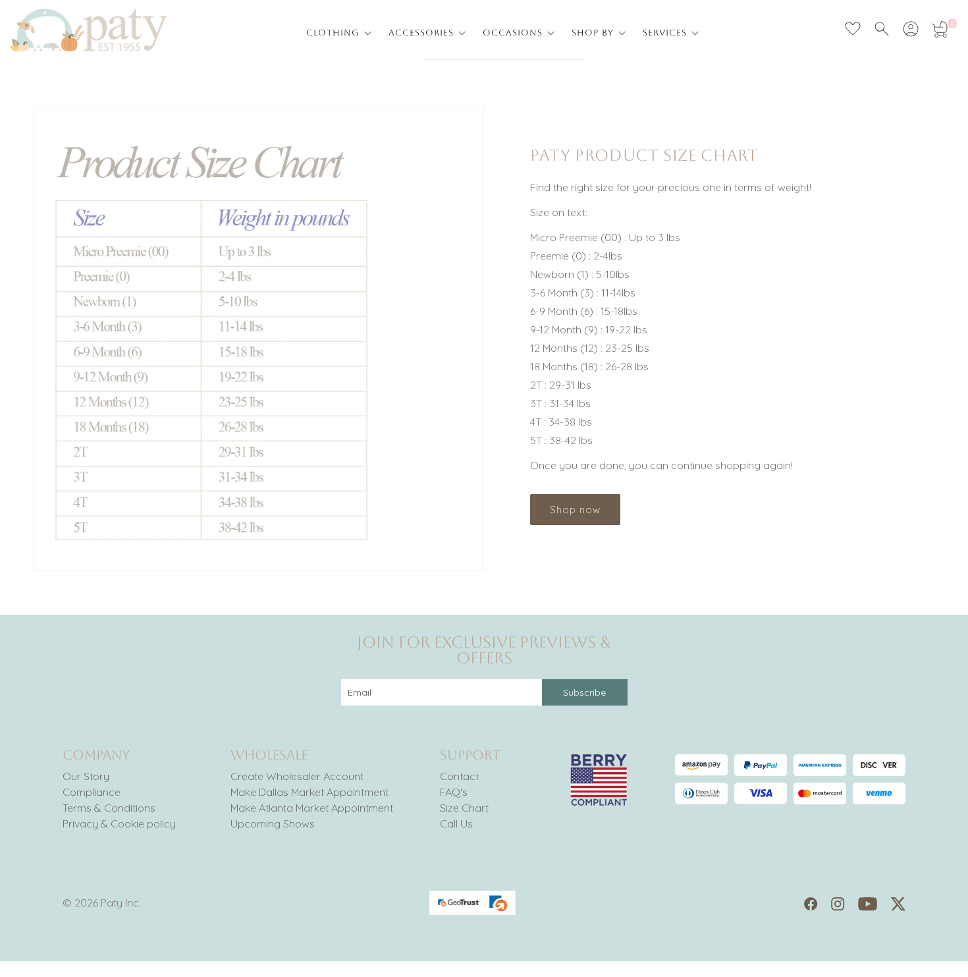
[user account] (910, 29)
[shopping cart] (939, 29)
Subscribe (584, 692)
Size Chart (464, 807)
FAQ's (454, 791)
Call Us (456, 823)
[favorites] (852, 29)
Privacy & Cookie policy (119, 823)
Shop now (575, 509)
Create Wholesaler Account (296, 776)
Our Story (86, 776)
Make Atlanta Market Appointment (311, 807)
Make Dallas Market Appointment (309, 791)
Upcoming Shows (272, 823)
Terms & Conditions (109, 807)
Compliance (92, 791)
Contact (459, 776)
